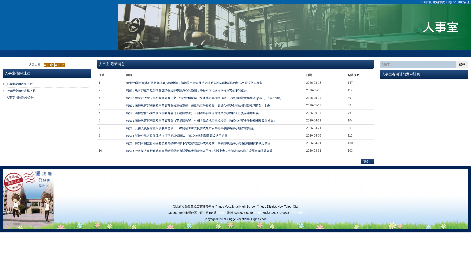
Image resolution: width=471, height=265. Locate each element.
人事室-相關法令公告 (20, 97)
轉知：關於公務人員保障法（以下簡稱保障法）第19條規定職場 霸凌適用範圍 (176, 135)
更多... (367, 161)
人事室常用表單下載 (19, 84)
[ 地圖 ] (221, 212)
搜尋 (462, 64)
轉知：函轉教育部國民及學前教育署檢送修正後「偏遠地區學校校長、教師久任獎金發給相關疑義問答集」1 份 (198, 105)
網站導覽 (439, 2)
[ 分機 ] (258, 212)
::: (421, 2)
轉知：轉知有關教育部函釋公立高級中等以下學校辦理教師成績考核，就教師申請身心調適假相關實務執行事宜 (198, 143)
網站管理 (464, 2)
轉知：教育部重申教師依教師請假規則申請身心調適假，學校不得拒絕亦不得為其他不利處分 (186, 90)
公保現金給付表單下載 (21, 90)
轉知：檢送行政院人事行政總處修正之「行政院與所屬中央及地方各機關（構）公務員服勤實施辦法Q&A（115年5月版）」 (206, 98)
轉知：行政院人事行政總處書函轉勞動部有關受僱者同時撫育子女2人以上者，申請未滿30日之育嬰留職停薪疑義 (199, 150)
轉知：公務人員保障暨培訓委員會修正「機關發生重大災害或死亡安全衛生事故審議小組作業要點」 (191, 128)
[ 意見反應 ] (297, 212)
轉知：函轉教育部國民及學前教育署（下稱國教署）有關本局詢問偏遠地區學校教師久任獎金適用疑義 (192, 113)
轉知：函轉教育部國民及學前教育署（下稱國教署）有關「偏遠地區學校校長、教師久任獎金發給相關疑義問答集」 (201, 120)
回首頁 (427, 2)
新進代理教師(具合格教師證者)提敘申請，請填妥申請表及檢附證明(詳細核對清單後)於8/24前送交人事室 (194, 82)
